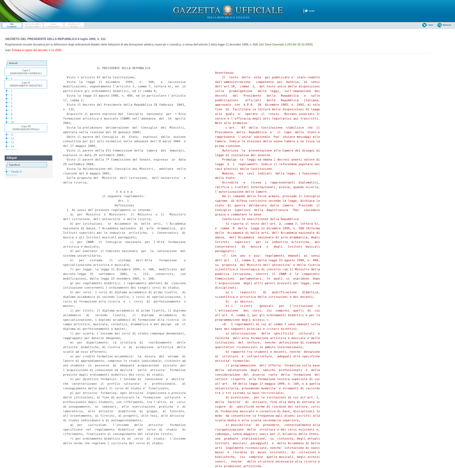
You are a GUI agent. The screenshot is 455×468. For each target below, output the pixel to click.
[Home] (227, 11)
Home (312, 11)
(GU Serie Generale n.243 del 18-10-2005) (286, 44)
